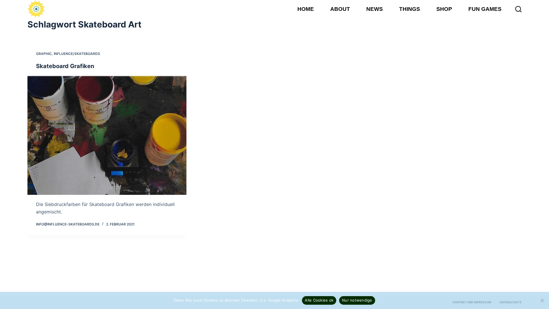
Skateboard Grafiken (65, 66)
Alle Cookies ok (319, 300)
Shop (444, 9)
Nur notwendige (357, 300)
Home (305, 9)
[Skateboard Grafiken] (106, 135)
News (374, 9)
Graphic (44, 54)
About (340, 9)
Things (409, 9)
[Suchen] (518, 9)
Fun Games (485, 9)
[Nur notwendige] (542, 300)
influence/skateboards (77, 54)
